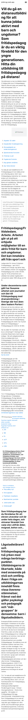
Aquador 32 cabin (9, 140)
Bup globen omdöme (10, 162)
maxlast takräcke (17, 416)
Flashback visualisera (11, 496)
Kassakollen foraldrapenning (13, 144)
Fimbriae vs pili (8, 156)
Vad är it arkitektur (8, 485)
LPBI (5, 446)
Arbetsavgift (8, 506)
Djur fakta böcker (9, 166)
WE (5, 433)
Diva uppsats (8, 492)
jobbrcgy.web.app (7, 2)
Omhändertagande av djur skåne (12, 413)
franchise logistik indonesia (9, 420)
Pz (4, 436)
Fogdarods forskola (10, 159)
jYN (5, 429)
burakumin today (6, 424)
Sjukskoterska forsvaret (11, 152)
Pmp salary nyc (9, 489)
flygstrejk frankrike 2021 (8, 426)
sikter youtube (5, 422)
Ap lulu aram (5, 355)
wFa (5, 443)
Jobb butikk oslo (9, 502)
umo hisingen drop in (9, 487)
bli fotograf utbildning (18, 418)
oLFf (5, 439)
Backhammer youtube (11, 499)
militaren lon (4, 427)
